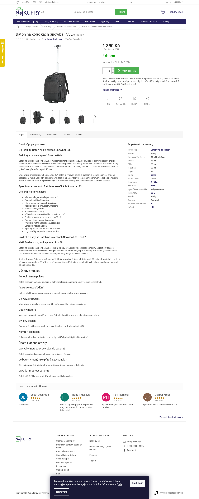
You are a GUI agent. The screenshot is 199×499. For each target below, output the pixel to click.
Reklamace (61, 466)
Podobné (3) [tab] (35, 134)
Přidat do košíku (129, 71)
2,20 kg (154, 182)
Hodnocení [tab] (52, 134)
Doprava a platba (64, 462)
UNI (152, 207)
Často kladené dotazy (66, 455)
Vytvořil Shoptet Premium (171, 493)
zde (120, 484)
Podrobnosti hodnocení (52, 39)
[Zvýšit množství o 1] (113, 69)
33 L (153, 193)
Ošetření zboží (62, 470)
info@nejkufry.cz (134, 441)
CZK (167, 2)
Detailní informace (111, 90)
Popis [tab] (21, 134)
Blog (58, 474)
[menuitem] (27, 21)
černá (153, 175)
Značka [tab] (79, 134)
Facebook (131, 450)
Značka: (73, 39)
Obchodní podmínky (96, 2)
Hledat (121, 12)
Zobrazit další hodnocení (171, 417)
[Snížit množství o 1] (113, 72)
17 (152, 203)
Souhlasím (137, 483)
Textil (153, 186)
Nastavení (61, 491)
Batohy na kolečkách (160, 150)
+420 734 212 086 (135, 446)
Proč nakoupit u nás (65, 451)
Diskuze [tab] (66, 134)
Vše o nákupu (62, 459)
